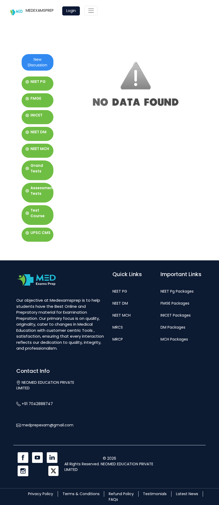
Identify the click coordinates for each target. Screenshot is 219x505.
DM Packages (173, 327)
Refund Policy (121, 493)
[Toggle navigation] (90, 10)
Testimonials (155, 493)
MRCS (117, 327)
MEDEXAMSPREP (40, 10)
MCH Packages (174, 339)
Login (71, 10)
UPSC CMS (40, 232)
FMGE (35, 98)
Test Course (37, 213)
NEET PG (38, 81)
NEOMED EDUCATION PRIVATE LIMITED (45, 385)
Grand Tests (36, 168)
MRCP (117, 339)
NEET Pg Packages (177, 291)
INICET (36, 115)
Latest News (187, 493)
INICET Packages (176, 315)
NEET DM (38, 132)
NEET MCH (39, 148)
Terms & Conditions (81, 493)
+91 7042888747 (37, 403)
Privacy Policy (40, 493)
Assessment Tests (42, 190)
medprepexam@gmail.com (47, 425)
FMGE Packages (175, 303)
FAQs (113, 499)
